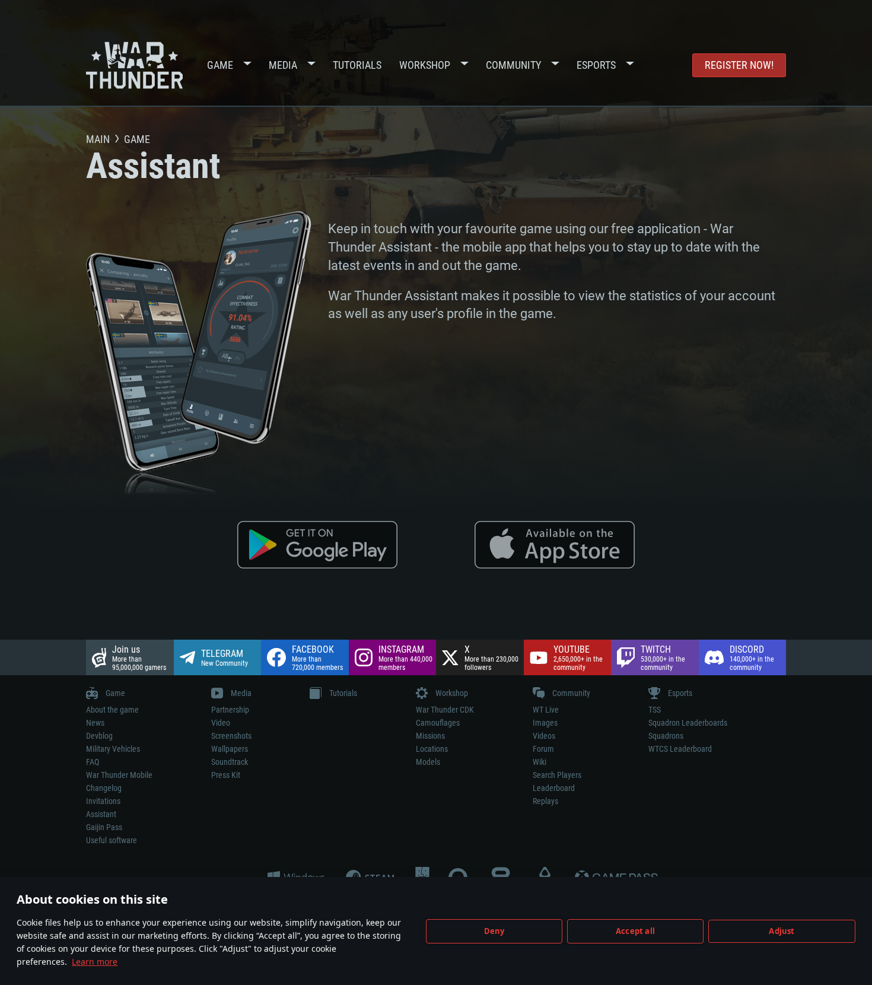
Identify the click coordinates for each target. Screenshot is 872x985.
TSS (654, 709)
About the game (112, 709)
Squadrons (665, 736)
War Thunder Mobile (119, 775)
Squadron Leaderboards (687, 722)
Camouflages (438, 722)
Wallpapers (229, 749)
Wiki (539, 762)
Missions (430, 736)
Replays (545, 801)
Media (283, 65)
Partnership (230, 709)
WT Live (546, 709)
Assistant (101, 814)
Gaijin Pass (104, 827)
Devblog (99, 736)
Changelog (104, 788)
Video (220, 722)
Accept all (635, 931)
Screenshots (231, 736)
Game (220, 65)
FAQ (92, 762)
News (95, 722)
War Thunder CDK (445, 709)
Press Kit (225, 775)
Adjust (781, 931)
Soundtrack (229, 762)
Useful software (111, 840)
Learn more (94, 961)
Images (545, 722)
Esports (596, 65)
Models (428, 762)
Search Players (557, 775)
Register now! (739, 65)
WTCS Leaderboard (680, 749)
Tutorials (357, 65)
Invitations (103, 801)
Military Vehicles (113, 749)
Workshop (424, 65)
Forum (543, 749)
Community (513, 65)
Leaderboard (554, 788)
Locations (432, 749)
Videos (544, 736)
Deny (494, 931)
